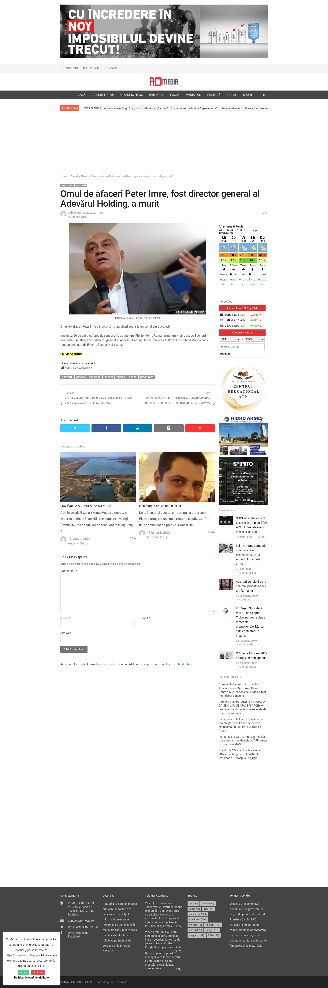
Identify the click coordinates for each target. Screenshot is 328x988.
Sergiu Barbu (246, 644)
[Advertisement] (164, 142)
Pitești (212, 930)
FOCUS (175, 95)
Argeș (194, 908)
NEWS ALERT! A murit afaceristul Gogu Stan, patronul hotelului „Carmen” (79, 108)
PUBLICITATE (91, 68)
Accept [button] (23, 972)
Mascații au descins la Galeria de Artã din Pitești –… (229, 108)
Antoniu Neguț (247, 572)
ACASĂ (80, 95)
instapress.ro (227, 719)
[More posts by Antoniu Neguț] (63, 216)
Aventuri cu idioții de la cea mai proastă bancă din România (251, 586)
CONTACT (111, 68)
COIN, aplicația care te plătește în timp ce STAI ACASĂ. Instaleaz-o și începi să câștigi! (239, 754)
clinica (121, 377)
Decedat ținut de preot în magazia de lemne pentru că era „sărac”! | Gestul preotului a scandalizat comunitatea (162, 961)
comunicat (198, 914)
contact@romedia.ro (81, 920)
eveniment (198, 919)
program (196, 935)
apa (193, 903)
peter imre (146, 377)
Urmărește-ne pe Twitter (83, 926)
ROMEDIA (260, 536)
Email (145, 618)
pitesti (195, 930)
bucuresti (95, 377)
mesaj (195, 924)
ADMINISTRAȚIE (102, 95)
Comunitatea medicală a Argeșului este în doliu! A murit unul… (160, 108)
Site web (65, 633)
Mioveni (213, 924)
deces (132, 377)
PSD (213, 935)
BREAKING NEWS (131, 95)
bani (208, 908)
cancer (108, 377)
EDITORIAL (156, 95)
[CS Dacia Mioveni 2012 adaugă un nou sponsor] (226, 653)
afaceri (80, 377)
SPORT (247, 95)
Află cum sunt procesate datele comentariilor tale (160, 664)
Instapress (225, 736)
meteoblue (225, 301)
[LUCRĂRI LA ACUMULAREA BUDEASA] (98, 454)
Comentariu (68, 571)
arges (208, 903)
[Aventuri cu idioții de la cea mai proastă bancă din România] (226, 582)
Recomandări (81, 185)
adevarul (67, 377)
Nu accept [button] (38, 972)
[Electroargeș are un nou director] (177, 454)
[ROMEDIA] (164, 81)
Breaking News (67, 185)
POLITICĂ (214, 95)
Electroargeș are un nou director (160, 506)
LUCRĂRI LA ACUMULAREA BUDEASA (85, 506)
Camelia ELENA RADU (233, 702)
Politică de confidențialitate (31, 977)
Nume (65, 618)
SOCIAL (232, 95)
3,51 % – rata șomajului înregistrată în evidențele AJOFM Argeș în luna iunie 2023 (251, 555)
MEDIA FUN (193, 95)
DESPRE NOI (71, 68)
